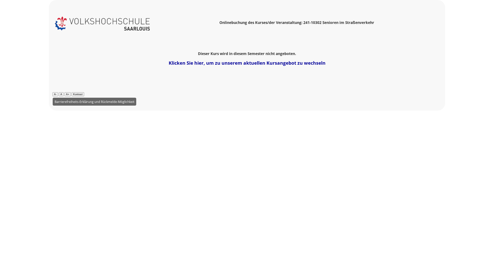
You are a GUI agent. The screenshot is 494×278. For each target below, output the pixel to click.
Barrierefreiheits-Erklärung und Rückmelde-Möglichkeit (94, 101)
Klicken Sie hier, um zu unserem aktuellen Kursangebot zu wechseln (247, 63)
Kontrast (78, 94)
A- (55, 94)
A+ (67, 94)
